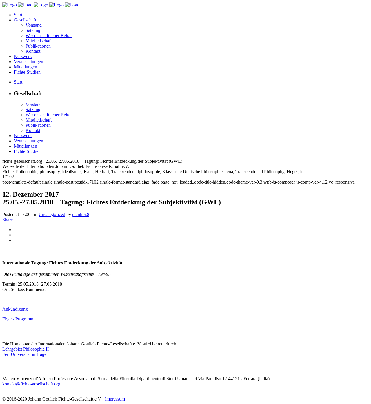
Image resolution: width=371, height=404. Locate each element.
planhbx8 (80, 214)
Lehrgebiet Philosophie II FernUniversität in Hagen (25, 352)
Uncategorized (52, 214)
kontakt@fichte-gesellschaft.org (31, 383)
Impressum (115, 398)
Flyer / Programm (18, 318)
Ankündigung (15, 309)
